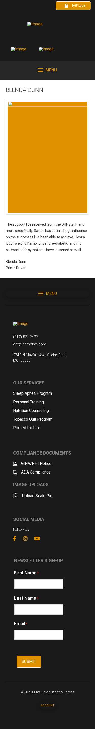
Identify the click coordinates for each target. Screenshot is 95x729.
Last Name (26, 598)
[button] (47, 70)
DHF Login (79, 5)
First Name (26, 572)
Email (20, 623)
